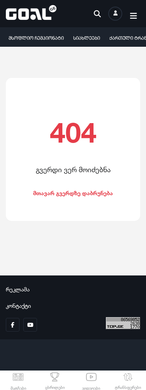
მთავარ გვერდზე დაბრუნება (73, 192)
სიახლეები (86, 37)
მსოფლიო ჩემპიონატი (36, 37)
